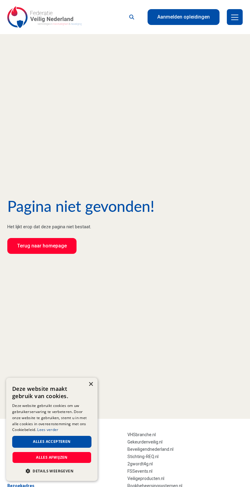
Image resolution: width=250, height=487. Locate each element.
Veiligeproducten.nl (145, 478)
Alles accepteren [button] (51, 441)
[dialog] (52, 429)
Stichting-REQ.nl (143, 456)
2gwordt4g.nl (140, 463)
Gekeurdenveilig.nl (144, 442)
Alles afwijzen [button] (52, 457)
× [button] (90, 384)
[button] (51, 471)
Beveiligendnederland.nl (150, 449)
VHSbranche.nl (141, 434)
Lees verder (47, 429)
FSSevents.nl (139, 471)
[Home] (44, 17)
